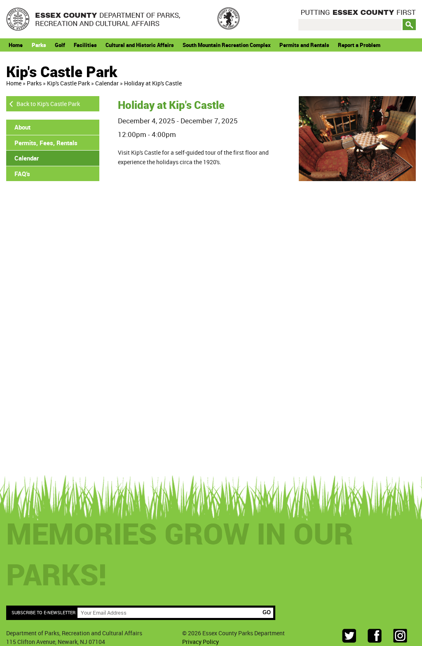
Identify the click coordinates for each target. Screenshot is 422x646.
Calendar (107, 83)
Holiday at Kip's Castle (153, 83)
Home (16, 45)
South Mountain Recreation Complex (227, 45)
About (22, 127)
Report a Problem (359, 45)
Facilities (85, 45)
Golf (60, 45)
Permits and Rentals (304, 45)
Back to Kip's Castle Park (48, 104)
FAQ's (22, 174)
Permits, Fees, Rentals (45, 143)
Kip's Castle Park (68, 83)
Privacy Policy (200, 642)
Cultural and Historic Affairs (140, 45)
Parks (39, 45)
